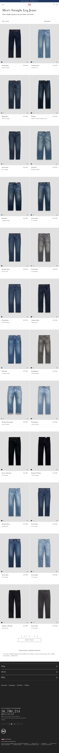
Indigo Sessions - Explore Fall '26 (29, 1)
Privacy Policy (35, 743)
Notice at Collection (47, 744)
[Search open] (54, 4)
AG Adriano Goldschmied (8, 741)
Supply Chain (53, 743)
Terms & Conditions (5, 744)
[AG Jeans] (29, 4)
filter (7, 21)
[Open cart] (57, 4)
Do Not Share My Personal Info (31, 744)
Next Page (29, 640)
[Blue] (1, 62)
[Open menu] (3, 4)
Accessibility (44, 743)
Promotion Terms (17, 744)
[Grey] (31, 265)
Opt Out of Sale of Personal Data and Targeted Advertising (15, 743)
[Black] (31, 367)
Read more (15, 655)
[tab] (27, 418)
